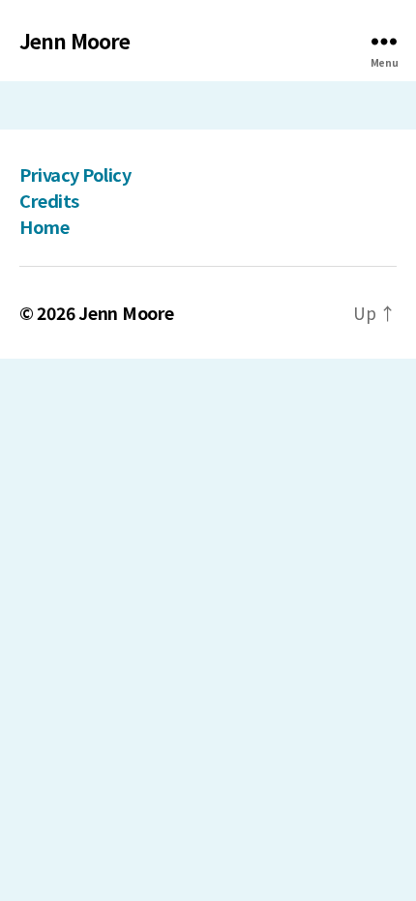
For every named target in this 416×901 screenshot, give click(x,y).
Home (44, 226)
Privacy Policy (75, 174)
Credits (49, 200)
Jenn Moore (74, 41)
